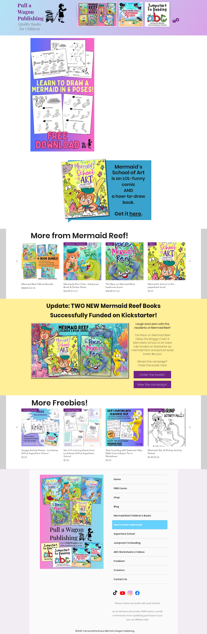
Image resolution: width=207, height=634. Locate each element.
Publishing (31, 18)
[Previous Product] (17, 261)
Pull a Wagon (26, 8)
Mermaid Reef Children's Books (132, 515)
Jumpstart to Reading (127, 542)
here (135, 213)
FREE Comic (120, 488)
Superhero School (124, 533)
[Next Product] (190, 261)
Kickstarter (138, 315)
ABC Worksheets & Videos (129, 552)
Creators (119, 570)
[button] (175, 20)
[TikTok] (115, 593)
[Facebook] (137, 593)
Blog (116, 506)
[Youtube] (122, 593)
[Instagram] (130, 593)
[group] (103, 269)
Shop (117, 497)
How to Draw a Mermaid (128, 524)
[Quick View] (40, 261)
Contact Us (120, 579)
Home (117, 479)
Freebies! (119, 561)
